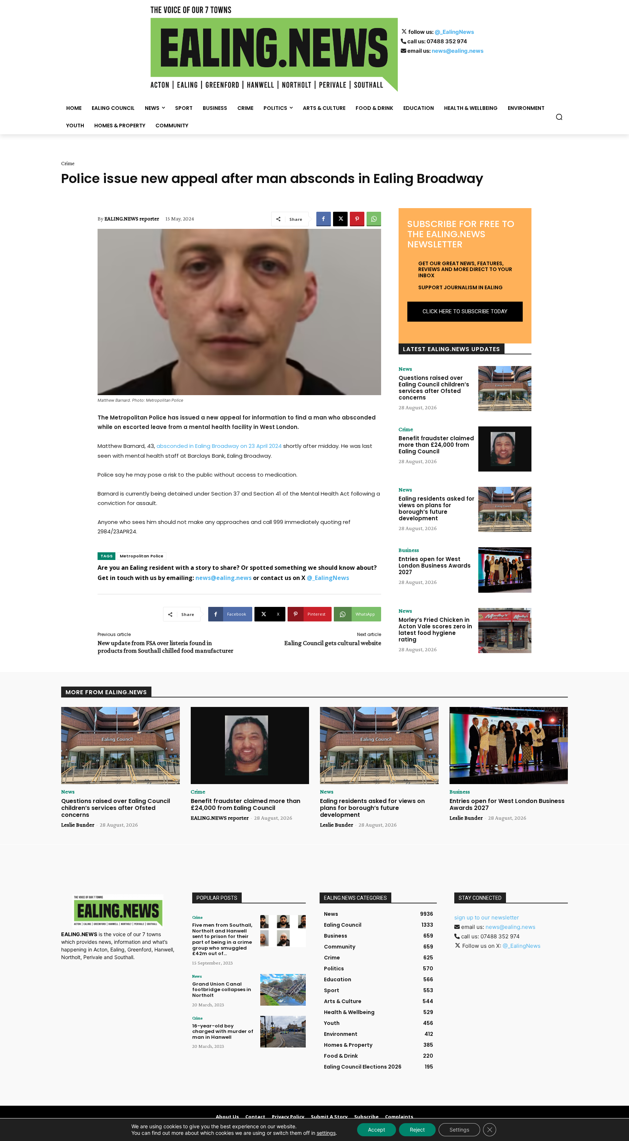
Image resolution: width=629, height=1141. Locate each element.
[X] (340, 219)
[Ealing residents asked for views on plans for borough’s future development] (504, 509)
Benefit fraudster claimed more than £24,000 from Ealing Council (436, 444)
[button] (559, 117)
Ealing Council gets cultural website (332, 643)
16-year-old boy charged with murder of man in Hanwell (222, 1031)
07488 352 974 (447, 41)
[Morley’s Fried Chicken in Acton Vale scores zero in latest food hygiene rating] (504, 630)
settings (326, 1133)
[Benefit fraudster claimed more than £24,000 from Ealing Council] (504, 449)
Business (409, 550)
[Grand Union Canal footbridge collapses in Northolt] (283, 990)
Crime (68, 163)
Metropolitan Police (141, 556)
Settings (459, 1129)
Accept (376, 1129)
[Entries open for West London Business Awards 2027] (504, 569)
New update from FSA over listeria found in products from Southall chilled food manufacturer (165, 646)
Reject (417, 1129)
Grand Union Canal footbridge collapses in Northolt (221, 990)
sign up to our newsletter (486, 917)
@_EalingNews (454, 31)
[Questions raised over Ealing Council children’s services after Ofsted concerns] (504, 388)
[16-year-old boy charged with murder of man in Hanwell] (283, 1031)
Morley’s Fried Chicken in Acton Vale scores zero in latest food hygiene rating (435, 629)
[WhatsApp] (374, 219)
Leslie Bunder (77, 825)
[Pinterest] (357, 219)
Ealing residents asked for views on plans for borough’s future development (436, 508)
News (405, 369)
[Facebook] (323, 219)
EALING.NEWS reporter (131, 219)
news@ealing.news (457, 50)
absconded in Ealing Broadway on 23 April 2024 (219, 446)
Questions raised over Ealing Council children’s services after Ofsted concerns (434, 387)
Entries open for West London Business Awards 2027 (435, 565)
